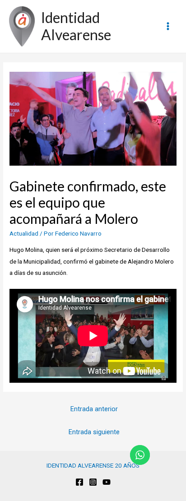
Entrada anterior (94, 409)
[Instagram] (93, 482)
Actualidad (23, 233)
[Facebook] (79, 482)
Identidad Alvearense (76, 26)
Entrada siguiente (94, 432)
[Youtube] (106, 482)
